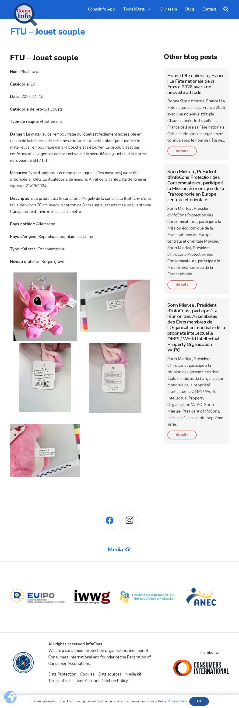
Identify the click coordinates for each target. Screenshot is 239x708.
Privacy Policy (177, 701)
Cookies (87, 674)
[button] (226, 9)
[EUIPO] (37, 572)
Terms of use (59, 680)
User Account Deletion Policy (101, 680)
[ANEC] (201, 572)
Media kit (133, 674)
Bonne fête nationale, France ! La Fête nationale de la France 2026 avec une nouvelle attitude (195, 84)
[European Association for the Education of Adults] (147, 572)
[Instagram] (129, 520)
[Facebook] (110, 520)
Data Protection (62, 674)
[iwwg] (92, 572)
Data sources (109, 674)
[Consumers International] (201, 668)
